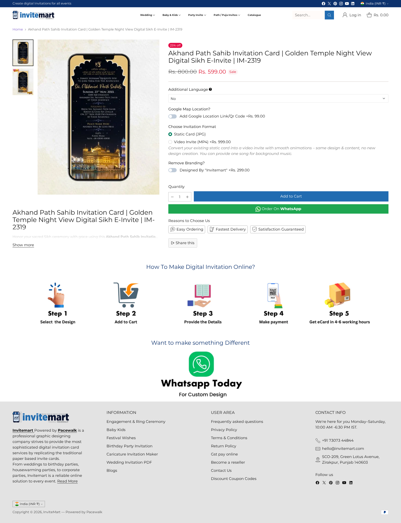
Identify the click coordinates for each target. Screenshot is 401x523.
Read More (67, 481)
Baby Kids (116, 429)
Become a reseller (228, 462)
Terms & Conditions (229, 438)
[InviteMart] (33, 15)
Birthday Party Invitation (129, 446)
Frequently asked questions (237, 421)
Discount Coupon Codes (233, 478)
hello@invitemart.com (343, 448)
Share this (185, 242)
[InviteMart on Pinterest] (335, 4)
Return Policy (223, 446)
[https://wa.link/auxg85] (200, 375)
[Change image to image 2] (23, 82)
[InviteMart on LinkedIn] (353, 4)
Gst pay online (224, 454)
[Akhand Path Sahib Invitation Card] (98, 117)
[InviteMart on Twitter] (329, 4)
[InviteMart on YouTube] (347, 4)
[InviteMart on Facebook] (323, 4)
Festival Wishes (121, 438)
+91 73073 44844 (338, 440)
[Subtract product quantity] (172, 196)
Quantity (176, 186)
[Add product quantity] (187, 196)
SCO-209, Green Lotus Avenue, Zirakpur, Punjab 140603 (350, 459)
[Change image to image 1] (23, 53)
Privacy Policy (224, 429)
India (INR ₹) (376, 3)
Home (18, 29)
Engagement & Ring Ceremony (136, 421)
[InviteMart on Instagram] (341, 4)
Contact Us (221, 470)
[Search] (329, 15)
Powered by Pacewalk (84, 512)
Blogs (112, 470)
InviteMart (52, 512)
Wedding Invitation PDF (129, 462)
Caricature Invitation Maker (132, 454)
